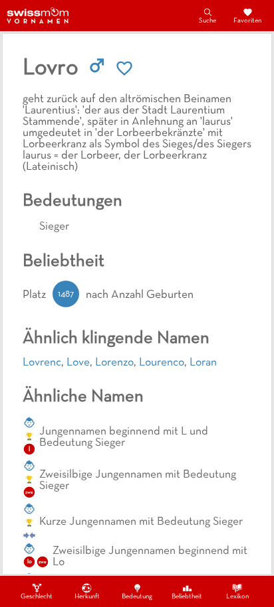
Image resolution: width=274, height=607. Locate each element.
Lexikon (237, 597)
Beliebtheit (187, 597)
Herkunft (87, 597)
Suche (207, 21)
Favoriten (247, 21)
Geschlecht (37, 597)
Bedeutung (137, 597)
